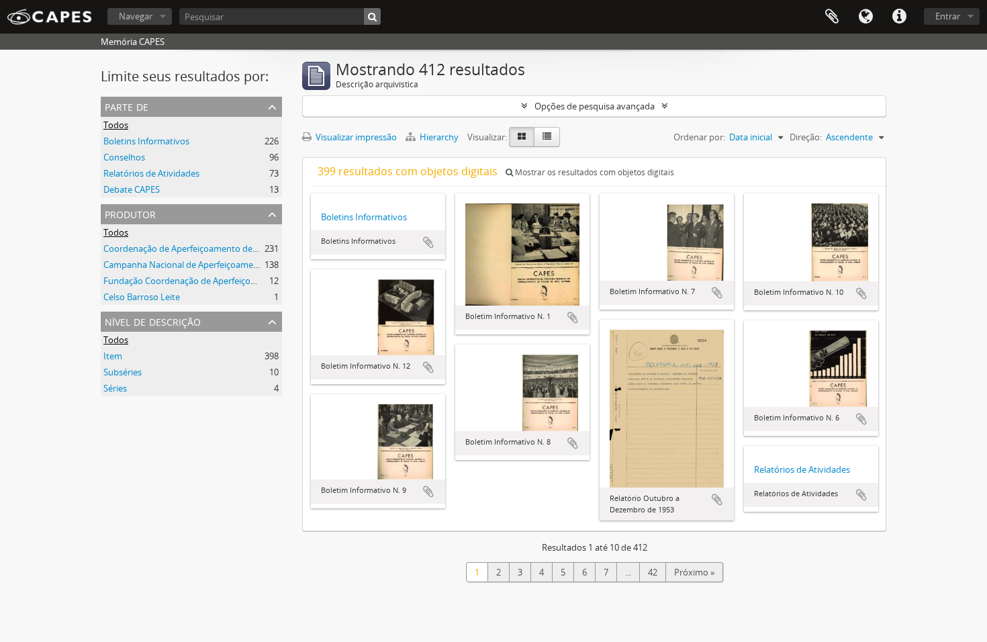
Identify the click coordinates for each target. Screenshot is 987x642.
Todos (115, 125)
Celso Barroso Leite (141, 297)
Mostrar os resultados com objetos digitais (593, 172)
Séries (115, 388)
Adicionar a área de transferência (428, 242)
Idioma (865, 17)
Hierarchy (439, 137)
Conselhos (124, 157)
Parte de (126, 106)
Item (112, 356)
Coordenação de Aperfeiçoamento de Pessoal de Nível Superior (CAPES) (245, 248)
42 (652, 572)
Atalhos (899, 17)
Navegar (135, 16)
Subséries (122, 372)
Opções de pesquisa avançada (594, 106)
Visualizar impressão (355, 137)
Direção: (806, 137)
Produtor (130, 213)
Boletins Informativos (146, 141)
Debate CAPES (131, 189)
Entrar (947, 16)
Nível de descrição (153, 321)
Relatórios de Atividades (151, 173)
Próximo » (694, 572)
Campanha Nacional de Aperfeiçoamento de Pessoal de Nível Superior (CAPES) (259, 265)
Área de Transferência (832, 17)
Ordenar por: (699, 137)
